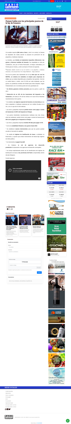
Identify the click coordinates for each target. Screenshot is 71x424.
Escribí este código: (12, 259)
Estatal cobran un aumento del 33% (37, 227)
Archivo (36, 13)
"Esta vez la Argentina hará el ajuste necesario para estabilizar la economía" (11, 228)
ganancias (31, 15)
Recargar (38, 267)
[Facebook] (60, 1)
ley (26, 15)
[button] (49, 1)
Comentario (10, 249)
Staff (21, 13)
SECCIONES (42, 13)
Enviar (39, 272)
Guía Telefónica (28, 13)
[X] (57, 1)
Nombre (9, 245)
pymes (36, 15)
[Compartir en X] (10, 209)
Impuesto (43, 15)
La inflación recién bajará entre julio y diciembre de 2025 (24, 227)
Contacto (49, 13)
